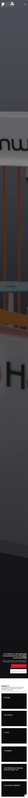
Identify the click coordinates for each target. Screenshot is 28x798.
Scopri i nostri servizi (19, 666)
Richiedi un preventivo (18, 671)
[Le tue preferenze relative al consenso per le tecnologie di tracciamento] (25, 795)
